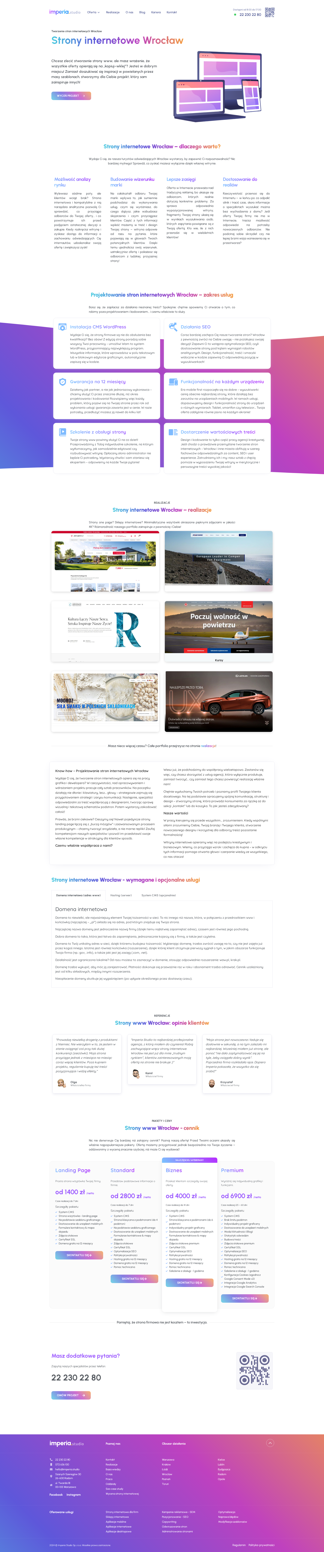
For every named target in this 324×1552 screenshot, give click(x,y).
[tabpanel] (162, 944)
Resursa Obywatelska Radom (105, 651)
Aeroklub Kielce (218, 653)
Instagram (74, 1494)
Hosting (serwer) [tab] (121, 895)
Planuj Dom (105, 581)
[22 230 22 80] (235, 14)
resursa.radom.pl (105, 646)
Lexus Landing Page (219, 721)
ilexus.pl (219, 716)
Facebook (56, 1494)
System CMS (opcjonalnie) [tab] (159, 895)
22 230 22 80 (250, 14)
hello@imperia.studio (67, 1469)
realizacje (208, 746)
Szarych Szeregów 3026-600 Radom (68, 1476)
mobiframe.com (218, 576)
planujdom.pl (105, 576)
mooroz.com (105, 716)
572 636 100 (62, 1464)
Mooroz (105, 721)
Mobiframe (218, 581)
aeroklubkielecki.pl (218, 648)
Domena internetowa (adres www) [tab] (78, 895)
